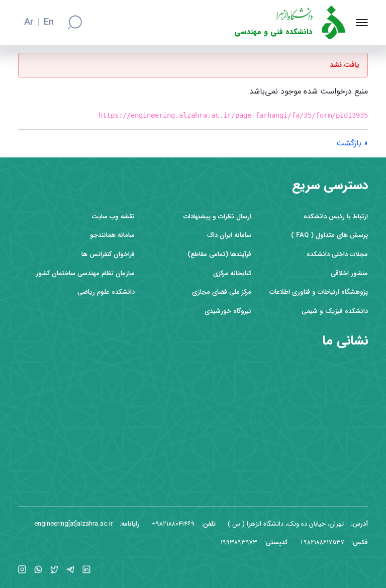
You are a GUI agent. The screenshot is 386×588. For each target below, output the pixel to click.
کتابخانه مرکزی (232, 273)
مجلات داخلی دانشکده (337, 254)
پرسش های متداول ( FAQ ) (329, 235)
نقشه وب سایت (113, 216)
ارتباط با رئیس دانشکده (336, 216)
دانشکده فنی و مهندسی (273, 32)
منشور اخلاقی (349, 273)
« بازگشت (352, 143)
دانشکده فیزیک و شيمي (335, 311)
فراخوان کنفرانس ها (108, 254)
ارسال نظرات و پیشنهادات (217, 216)
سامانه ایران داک (229, 235)
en (49, 23)
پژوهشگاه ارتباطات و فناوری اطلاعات (318, 292)
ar (29, 23)
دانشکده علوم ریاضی (106, 292)
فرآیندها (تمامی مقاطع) (219, 254)
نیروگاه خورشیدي (228, 311)
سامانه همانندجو (112, 235)
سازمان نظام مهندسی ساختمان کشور (85, 273)
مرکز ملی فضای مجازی (221, 292)
